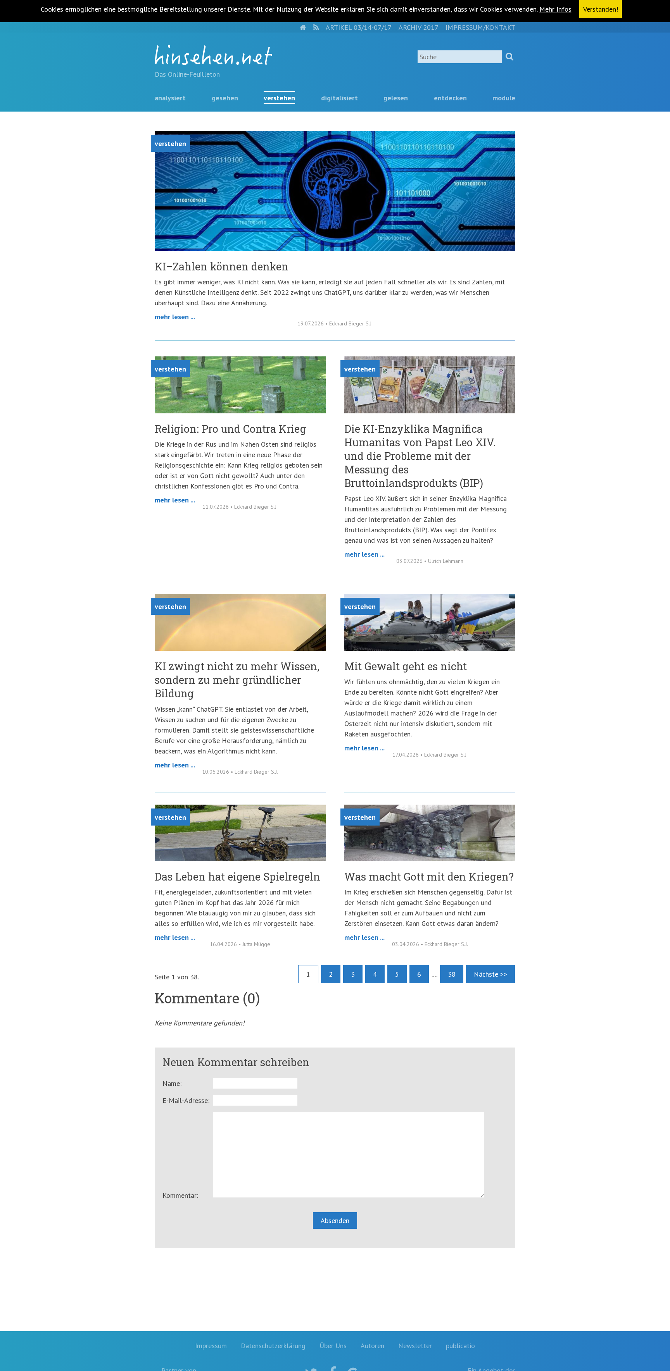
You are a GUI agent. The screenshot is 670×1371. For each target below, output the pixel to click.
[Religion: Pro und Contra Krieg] (240, 410)
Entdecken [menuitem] (450, 97)
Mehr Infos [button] (555, 9)
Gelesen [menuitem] (395, 97)
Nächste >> (490, 974)
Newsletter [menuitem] (415, 1345)
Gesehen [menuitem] (225, 97)
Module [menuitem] (503, 97)
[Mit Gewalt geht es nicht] (429, 648)
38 (452, 974)
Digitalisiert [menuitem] (339, 97)
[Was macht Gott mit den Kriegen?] (429, 858)
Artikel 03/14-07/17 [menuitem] (359, 27)
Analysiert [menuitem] (170, 97)
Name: (171, 1083)
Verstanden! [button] (600, 9)
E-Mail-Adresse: (185, 1100)
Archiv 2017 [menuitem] (419, 27)
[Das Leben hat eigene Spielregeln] (240, 858)
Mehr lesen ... (175, 316)
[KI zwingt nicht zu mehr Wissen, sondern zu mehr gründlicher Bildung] (240, 648)
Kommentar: (180, 1195)
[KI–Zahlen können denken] (335, 248)
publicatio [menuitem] (460, 1345)
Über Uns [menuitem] (333, 1345)
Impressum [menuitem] (211, 1345)
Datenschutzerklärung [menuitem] (273, 1345)
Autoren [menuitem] (372, 1345)
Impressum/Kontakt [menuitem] (480, 27)
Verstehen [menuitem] (279, 97)
